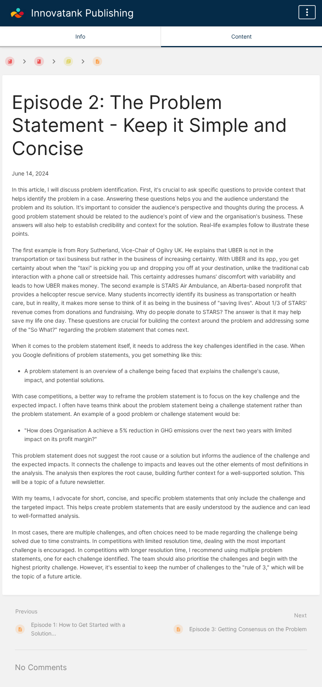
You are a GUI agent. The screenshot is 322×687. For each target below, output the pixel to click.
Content (241, 36)
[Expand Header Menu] (307, 12)
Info (80, 36)
